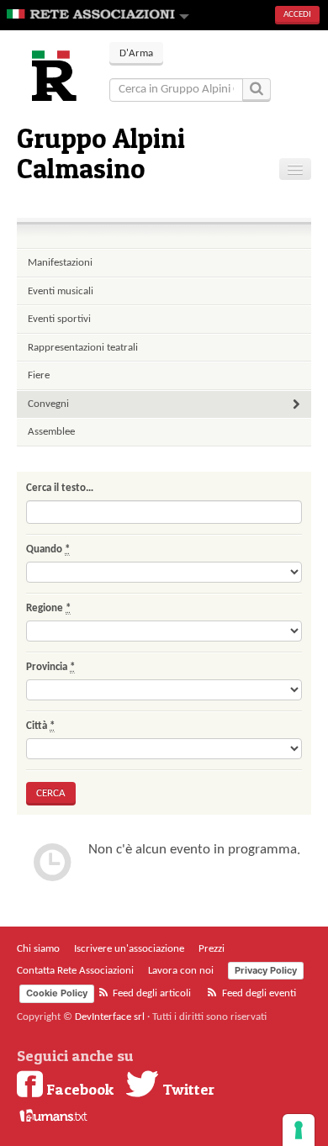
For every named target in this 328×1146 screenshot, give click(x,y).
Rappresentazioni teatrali (83, 347)
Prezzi (211, 948)
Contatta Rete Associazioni (75, 970)
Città (40, 726)
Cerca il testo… (59, 488)
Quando (48, 549)
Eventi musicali (60, 291)
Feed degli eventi (258, 993)
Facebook (78, 1089)
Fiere (39, 375)
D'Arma (136, 53)
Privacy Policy (266, 970)
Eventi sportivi (59, 319)
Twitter (186, 1089)
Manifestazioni (60, 262)
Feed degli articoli (150, 993)
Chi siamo (38, 948)
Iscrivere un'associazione (129, 948)
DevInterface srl (110, 1016)
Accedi (297, 14)
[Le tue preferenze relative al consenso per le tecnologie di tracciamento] (299, 1130)
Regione (48, 608)
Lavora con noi (181, 970)
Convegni (48, 404)
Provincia (50, 667)
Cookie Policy (56, 993)
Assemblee (51, 431)
